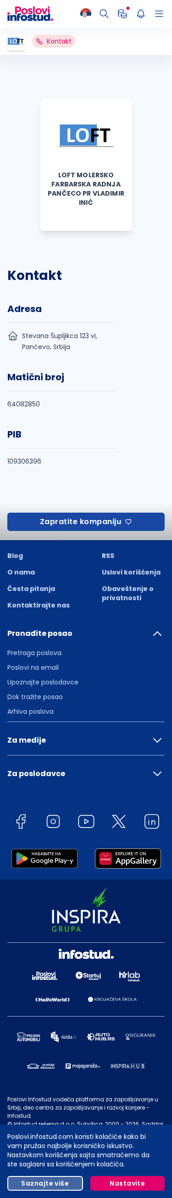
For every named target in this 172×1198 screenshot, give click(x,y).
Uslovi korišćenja (131, 572)
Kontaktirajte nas (38, 605)
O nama (21, 572)
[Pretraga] (104, 13)
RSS (108, 555)
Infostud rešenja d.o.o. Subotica (58, 1124)
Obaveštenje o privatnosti (128, 593)
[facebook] (20, 823)
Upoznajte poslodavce (42, 682)
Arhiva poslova (30, 711)
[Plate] (122, 13)
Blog (15, 555)
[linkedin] (152, 823)
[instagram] (53, 823)
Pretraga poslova (34, 652)
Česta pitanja (31, 588)
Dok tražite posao (35, 696)
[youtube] (86, 823)
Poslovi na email (33, 667)
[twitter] (119, 823)
